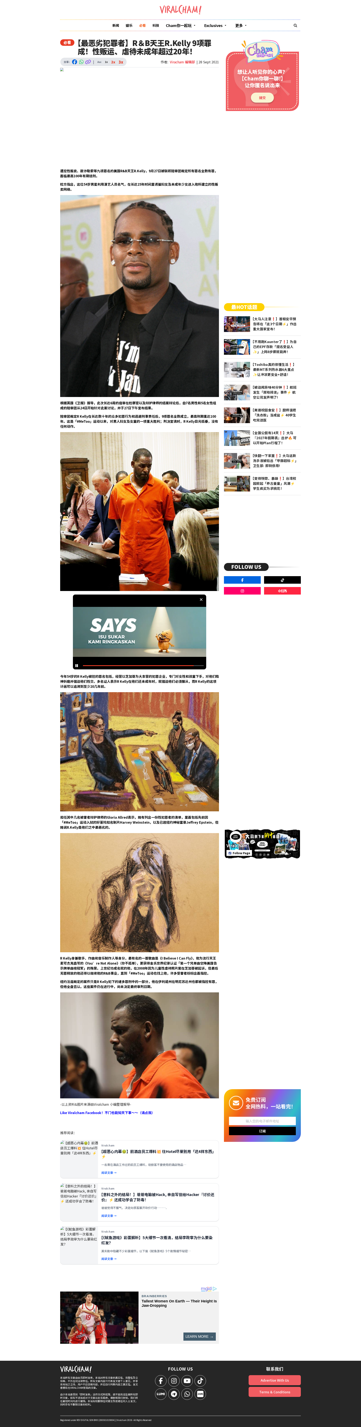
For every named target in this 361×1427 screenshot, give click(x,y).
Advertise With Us (275, 1380)
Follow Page (241, 853)
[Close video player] (201, 599)
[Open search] (295, 25)
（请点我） (146, 1112)
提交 (262, 97)
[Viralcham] (180, 9)
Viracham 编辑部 (182, 61)
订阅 (262, 1130)
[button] (141, 633)
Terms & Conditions (274, 1391)
